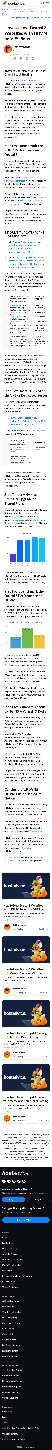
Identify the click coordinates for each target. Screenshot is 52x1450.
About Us (6, 1237)
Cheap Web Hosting (12, 1323)
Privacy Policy (9, 1281)
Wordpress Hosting (11, 1312)
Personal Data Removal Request (17, 1276)
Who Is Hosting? (10, 1433)
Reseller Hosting (10, 1350)
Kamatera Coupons (11, 1375)
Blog (4, 1417)
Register (13, 1199)
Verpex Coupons (10, 1397)
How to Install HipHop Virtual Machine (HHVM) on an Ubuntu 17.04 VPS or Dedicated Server (27, 421)
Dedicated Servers (11, 1345)
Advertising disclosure (40, 18)
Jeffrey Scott (21, 46)
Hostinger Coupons (11, 1386)
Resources (7, 1411)
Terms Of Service (10, 1287)
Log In (38, 1199)
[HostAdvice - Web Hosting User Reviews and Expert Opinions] (13, 3)
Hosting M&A (24, 1220)
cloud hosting (19, 519)
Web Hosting (8, 1306)
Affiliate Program (10, 1254)
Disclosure (7, 1270)
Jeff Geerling (28, 613)
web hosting (29, 187)
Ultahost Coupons (10, 1392)
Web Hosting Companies (14, 1439)
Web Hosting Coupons (13, 1370)
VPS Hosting (8, 1328)
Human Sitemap (9, 1248)
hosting (22, 83)
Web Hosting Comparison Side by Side (20, 1428)
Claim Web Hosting (11, 1265)
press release (35, 831)
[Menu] (47, 3)
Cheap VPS (7, 1334)
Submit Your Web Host (13, 1259)
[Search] (42, 3)
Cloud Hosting (9, 1339)
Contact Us (7, 1242)
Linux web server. (34, 110)
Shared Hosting (9, 1317)
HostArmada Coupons (13, 1381)
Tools (4, 1422)
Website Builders (10, 1356)
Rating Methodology (20, 18)
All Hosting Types (10, 1301)
